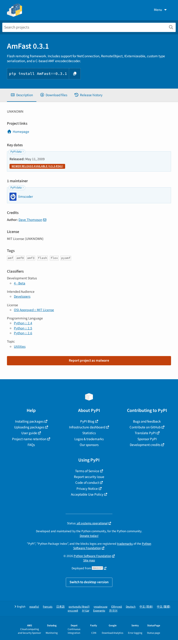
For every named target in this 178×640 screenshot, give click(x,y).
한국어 (113, 611)
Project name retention (29, 439)
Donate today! (89, 536)
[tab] (21, 95)
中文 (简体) (146, 607)
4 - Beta (19, 283)
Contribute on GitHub (145, 427)
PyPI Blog (87, 421)
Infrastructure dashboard (87, 427)
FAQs (31, 444)
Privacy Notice (87, 488)
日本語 (60, 607)
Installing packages (29, 421)
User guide (29, 433)
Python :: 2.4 (23, 323)
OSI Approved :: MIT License (34, 309)
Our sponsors (89, 444)
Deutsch (131, 607)
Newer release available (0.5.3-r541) (37, 166)
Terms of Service (87, 471)
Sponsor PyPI (147, 439)
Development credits (145, 444)
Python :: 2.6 (23, 333)
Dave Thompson (30, 219)
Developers (22, 296)
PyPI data (16, 152)
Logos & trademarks (89, 439)
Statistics (89, 433)
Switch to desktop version (89, 582)
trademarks (125, 543)
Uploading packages (29, 427)
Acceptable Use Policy (87, 494)
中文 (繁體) (163, 607)
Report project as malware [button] (89, 360)
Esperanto (99, 611)
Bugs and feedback (147, 421)
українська (100, 607)
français (47, 607)
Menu (158, 9)
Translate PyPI (145, 433)
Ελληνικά (116, 607)
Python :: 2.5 (23, 328)
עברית (85, 611)
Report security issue (89, 476)
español (34, 607)
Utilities (19, 346)
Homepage (21, 131)
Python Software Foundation (92, 556)
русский (73, 611)
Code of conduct (87, 482)
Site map (89, 560)
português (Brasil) (79, 607)
